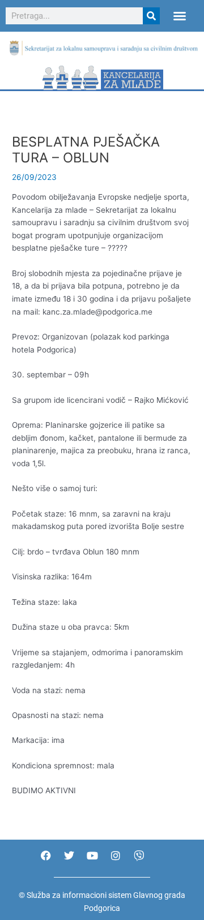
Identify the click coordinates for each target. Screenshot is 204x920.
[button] (179, 16)
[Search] (151, 15)
